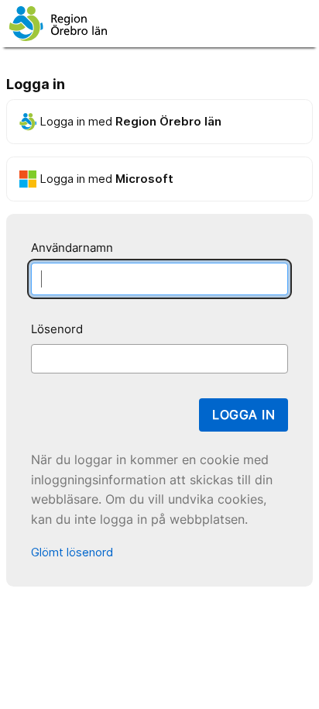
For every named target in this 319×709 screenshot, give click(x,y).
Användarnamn (72, 247)
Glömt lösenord (72, 552)
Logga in (243, 414)
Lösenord (57, 329)
